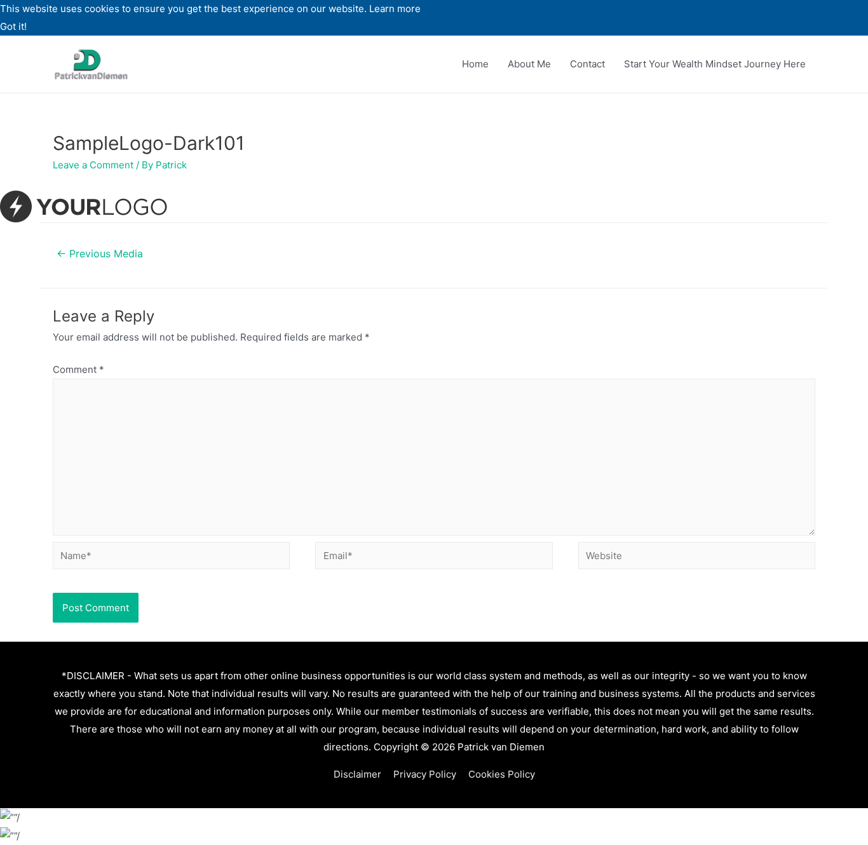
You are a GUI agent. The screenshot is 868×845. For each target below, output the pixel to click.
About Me (529, 64)
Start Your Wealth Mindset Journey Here (715, 64)
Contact (587, 64)
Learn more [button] (395, 9)
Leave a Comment (93, 165)
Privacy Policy (424, 774)
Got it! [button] (13, 26)
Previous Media (100, 254)
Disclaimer (357, 774)
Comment (78, 369)
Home (475, 64)
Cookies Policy (501, 774)
